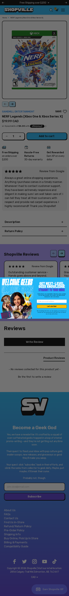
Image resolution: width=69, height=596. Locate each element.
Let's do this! (51, 306)
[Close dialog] (67, 279)
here (56, 313)
